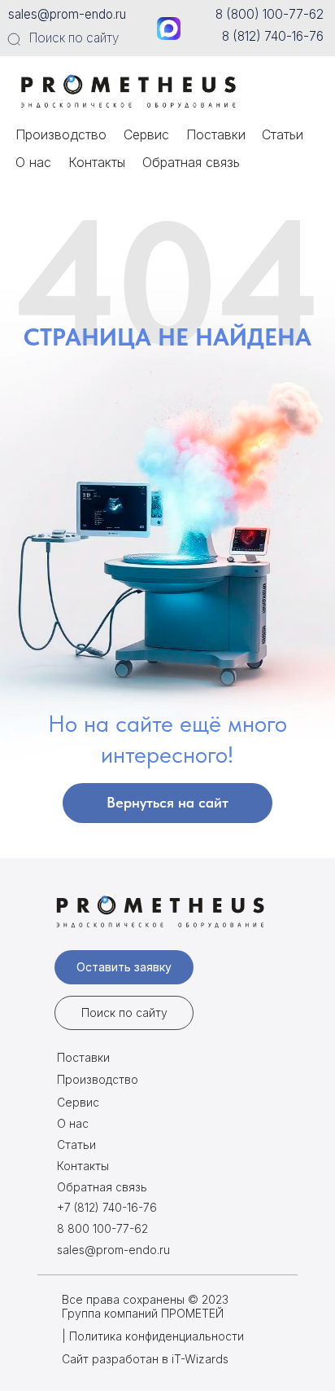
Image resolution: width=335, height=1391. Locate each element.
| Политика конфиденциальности (153, 1336)
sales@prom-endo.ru (67, 14)
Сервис (146, 134)
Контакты (96, 162)
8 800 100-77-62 (102, 1228)
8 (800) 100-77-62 (269, 14)
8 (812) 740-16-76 (273, 36)
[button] (124, 967)
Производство (61, 134)
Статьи (282, 134)
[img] (132, 90)
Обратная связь (191, 162)
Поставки (216, 134)
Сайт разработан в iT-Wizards (145, 1359)
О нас (33, 162)
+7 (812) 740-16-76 (107, 1207)
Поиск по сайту (74, 38)
